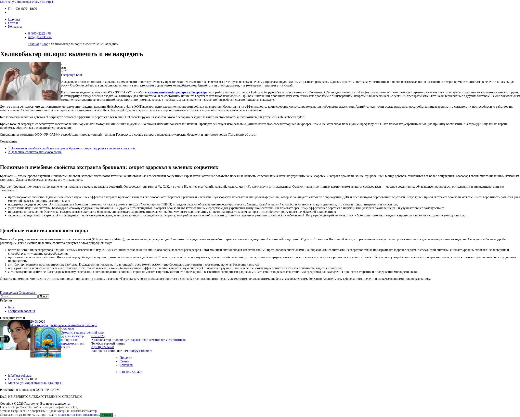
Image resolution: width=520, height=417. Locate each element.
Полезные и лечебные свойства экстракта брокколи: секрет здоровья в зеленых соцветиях (71, 148)
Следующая (27, 292)
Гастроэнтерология (21, 311)
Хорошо (106, 414)
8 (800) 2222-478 (39, 33)
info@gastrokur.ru (40, 37)
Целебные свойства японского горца (35, 152)
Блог (79, 75)
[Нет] (114, 415)
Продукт (14, 19)
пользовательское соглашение (78, 414)
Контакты (15, 26)
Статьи (13, 23)
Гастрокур (68, 75)
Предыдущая (9, 292)
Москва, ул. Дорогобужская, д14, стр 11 (27, 1)
